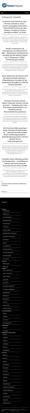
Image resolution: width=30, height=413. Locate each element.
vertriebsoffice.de (7, 246)
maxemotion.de (6, 396)
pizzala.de (5, 347)
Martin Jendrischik (23, 34)
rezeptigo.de (5, 343)
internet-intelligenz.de (8, 390)
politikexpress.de (6, 403)
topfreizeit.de (6, 364)
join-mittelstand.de (7, 217)
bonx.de (4, 242)
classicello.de (6, 374)
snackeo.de (5, 337)
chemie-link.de (6, 305)
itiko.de (4, 313)
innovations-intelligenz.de (8, 289)
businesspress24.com (7, 249)
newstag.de (5, 399)
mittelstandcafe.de (7, 220)
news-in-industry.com (8, 270)
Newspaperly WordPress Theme (19, 410)
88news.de (5, 355)
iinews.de (5, 327)
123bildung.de (6, 210)
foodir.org (5, 340)
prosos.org (5, 371)
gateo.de (5, 361)
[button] (2, 410)
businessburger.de (7, 255)
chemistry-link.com (7, 308)
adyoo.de (5, 380)
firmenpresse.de (6, 223)
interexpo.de (6, 226)
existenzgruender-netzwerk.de (9, 233)
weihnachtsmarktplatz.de (8, 387)
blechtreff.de (6, 282)
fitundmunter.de (6, 383)
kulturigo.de (5, 367)
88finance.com (6, 263)
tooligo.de (5, 316)
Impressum (4, 202)
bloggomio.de (6, 214)
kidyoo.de (5, 358)
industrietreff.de (6, 276)
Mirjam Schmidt (22, 86)
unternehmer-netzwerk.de (9, 236)
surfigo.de (5, 302)
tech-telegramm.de (7, 322)
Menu (26, 12)
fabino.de (5, 334)
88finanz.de (5, 266)
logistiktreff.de (6, 292)
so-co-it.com (6, 319)
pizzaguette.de (6, 350)
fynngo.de (5, 393)
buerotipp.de (6, 239)
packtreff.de (5, 279)
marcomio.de (6, 258)
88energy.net (6, 298)
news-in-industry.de (7, 273)
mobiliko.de (5, 331)
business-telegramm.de (8, 252)
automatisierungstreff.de (8, 286)
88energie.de (6, 295)
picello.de (5, 377)
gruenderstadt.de (7, 230)
